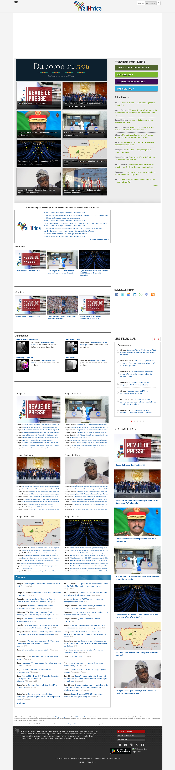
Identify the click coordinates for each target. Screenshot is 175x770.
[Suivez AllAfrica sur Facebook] (116, 294)
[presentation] (154, 339)
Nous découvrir (114, 759)
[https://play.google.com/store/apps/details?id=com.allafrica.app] (120, 751)
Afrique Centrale (24, 455)
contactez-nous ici (111, 724)
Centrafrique (124, 345)
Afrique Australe (72, 393)
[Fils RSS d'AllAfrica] (153, 294)
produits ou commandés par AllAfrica (66, 724)
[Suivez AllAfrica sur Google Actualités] (128, 294)
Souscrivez (122, 740)
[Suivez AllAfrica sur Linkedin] (134, 294)
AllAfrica (87, 6)
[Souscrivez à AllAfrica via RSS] (142, 745)
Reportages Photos (24, 357)
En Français (151, 3)
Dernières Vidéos (72, 339)
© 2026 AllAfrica (61, 759)
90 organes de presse (62, 717)
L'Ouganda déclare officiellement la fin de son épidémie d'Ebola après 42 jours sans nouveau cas (136, 112)
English (141, 3)
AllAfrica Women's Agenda (131, 82)
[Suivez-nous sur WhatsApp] (137, 745)
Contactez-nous (99, 759)
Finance (19, 246)
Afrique (20, 393)
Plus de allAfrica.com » (99, 240)
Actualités (124, 429)
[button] (131, 421)
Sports (18, 292)
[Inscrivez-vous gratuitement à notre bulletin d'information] (146, 294)
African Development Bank (132, 67)
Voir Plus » (21, 703)
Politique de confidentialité (80, 759)
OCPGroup (124, 74)
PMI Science (124, 88)
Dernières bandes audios (27, 339)
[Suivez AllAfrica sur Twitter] (122, 294)
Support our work (125, 731)
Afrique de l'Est (71, 455)
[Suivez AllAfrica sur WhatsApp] (140, 294)
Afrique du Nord (72, 516)
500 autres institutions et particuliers (86, 717)
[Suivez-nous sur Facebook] (120, 745)
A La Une (120, 97)
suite (155, 186)
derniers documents (97, 360)
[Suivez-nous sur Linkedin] (131, 745)
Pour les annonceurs (126, 735)
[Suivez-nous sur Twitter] (125, 745)
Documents (70, 357)
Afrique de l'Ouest (25, 516)
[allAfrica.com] (29, 226)
